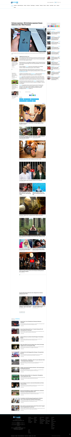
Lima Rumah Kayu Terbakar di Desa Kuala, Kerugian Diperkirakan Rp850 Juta (55, 53)
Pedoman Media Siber (21, 435)
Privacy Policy (26, 435)
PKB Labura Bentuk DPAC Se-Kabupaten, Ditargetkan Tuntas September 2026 (31, 376)
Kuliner (52, 420)
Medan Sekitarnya (20, 5)
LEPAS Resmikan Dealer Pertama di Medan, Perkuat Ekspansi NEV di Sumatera (55, 48)
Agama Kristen (42, 419)
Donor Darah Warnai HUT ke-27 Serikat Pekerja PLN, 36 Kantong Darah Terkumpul (31, 330)
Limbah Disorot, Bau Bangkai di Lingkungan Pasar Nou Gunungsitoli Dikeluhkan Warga (55, 73)
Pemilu (52, 422)
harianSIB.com (26, 56)
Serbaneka (47, 417)
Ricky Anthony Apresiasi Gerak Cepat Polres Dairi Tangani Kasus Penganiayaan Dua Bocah (32, 406)
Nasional (29, 432)
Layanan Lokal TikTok (27, 99)
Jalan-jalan (52, 427)
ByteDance (33, 73)
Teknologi (52, 417)
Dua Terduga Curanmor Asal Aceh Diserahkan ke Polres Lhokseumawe (32, 383)
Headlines (15, 5)
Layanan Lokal (22, 71)
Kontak (35, 435)
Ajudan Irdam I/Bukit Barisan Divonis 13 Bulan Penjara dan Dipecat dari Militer (55, 33)
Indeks (15, 7)
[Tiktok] (52, 26)
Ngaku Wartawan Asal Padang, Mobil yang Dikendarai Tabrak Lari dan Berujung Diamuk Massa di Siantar (55, 64)
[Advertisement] (35, 15)
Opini (46, 419)
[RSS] (59, 26)
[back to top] (70, 434)
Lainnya (58, 5)
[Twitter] (53, 26)
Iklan (32, 435)
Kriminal (25, 5)
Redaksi (16, 435)
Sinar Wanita (41, 423)
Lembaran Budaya (42, 420)
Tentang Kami (13, 435)
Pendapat (52, 428)
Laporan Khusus (53, 421)
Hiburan (44, 5)
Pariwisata (41, 422)
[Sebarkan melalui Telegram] (35, 95)
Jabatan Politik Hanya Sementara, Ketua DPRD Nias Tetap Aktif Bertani (55, 43)
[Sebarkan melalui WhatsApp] (33, 95)
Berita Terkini (47, 423)
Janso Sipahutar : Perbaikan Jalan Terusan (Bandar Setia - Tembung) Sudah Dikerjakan (32, 360)
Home (12, 5)
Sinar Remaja (42, 421)
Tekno (29, 429)
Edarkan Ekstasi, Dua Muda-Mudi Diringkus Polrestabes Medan (31, 337)
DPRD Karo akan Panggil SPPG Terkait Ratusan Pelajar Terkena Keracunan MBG (55, 68)
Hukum (35, 421)
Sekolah (35, 422)
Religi (29, 431)
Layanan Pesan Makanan (34, 99)
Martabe (28, 5)
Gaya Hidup (51, 5)
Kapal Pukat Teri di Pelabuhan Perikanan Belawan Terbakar (30, 322)
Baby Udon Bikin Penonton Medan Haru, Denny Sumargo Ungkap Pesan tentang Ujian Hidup (32, 345)
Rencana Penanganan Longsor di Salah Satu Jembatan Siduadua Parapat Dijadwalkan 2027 (32, 391)
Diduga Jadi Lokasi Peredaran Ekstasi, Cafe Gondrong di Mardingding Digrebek (32, 368)
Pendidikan (35, 420)
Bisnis (29, 430)
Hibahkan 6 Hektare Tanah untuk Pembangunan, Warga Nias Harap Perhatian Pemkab (55, 58)
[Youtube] (55, 26)
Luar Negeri (37, 5)
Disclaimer (30, 435)
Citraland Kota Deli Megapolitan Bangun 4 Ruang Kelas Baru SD (32, 353)
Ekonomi (35, 419)
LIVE (55, 2)
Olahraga (41, 5)
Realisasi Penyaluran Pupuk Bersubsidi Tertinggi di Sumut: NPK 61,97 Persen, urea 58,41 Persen (55, 78)
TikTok (20, 57)
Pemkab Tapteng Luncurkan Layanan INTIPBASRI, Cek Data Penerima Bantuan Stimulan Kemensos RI (55, 38)
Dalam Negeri (33, 5)
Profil (52, 418)
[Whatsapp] (57, 26)
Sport (55, 5)
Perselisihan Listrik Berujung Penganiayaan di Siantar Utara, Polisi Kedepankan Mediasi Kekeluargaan (31, 399)
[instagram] (50, 26)
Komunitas (52, 419)
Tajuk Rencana (48, 420)
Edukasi (48, 5)
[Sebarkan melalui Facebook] (30, 95)
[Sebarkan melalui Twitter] (31, 95)
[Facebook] (48, 26)
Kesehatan (47, 418)
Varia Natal (52, 423)
